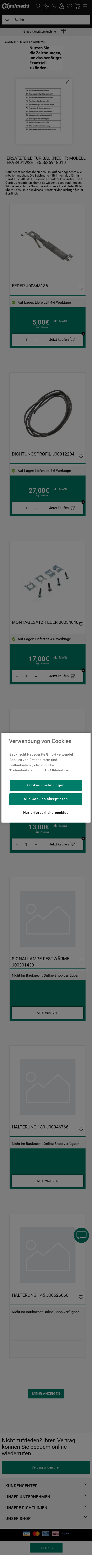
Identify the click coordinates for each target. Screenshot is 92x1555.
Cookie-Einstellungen (46, 785)
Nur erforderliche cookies (46, 812)
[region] (46, 778)
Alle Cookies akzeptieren (46, 799)
